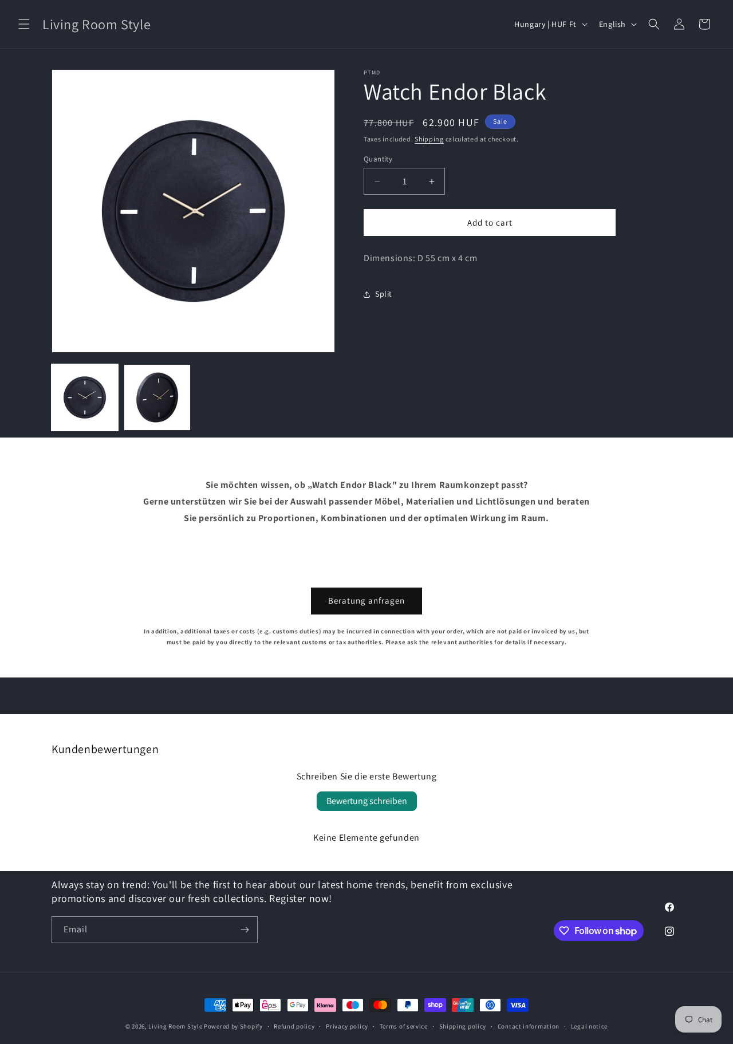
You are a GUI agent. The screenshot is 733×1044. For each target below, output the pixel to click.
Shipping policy (463, 1026)
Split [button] (383, 294)
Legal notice (589, 1026)
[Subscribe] (244, 929)
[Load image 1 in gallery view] (85, 397)
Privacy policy (347, 1026)
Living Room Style (175, 1026)
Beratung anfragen (366, 600)
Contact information (528, 1026)
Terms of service (404, 1026)
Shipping (429, 139)
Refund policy (294, 1026)
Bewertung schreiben (366, 801)
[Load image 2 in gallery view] (157, 397)
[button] (24, 24)
